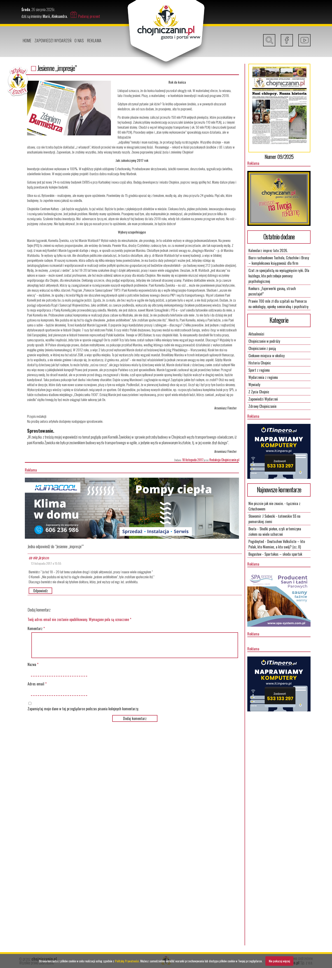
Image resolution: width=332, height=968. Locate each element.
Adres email (37, 684)
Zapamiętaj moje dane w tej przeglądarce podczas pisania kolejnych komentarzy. (83, 708)
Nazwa (33, 664)
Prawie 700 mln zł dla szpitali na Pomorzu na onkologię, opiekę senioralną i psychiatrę (278, 303)
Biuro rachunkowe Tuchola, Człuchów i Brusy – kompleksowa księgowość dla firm (278, 260)
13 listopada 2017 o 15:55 (46, 563)
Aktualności (256, 334)
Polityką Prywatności (127, 961)
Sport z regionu (259, 370)
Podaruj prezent (89, 16)
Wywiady (254, 384)
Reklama (94, 40)
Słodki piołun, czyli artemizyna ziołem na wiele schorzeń (274, 531)
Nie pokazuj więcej (279, 961)
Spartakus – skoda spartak (283, 554)
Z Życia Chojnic (258, 391)
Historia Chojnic (259, 363)
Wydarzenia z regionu (263, 377)
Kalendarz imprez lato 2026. (268, 250)
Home (27, 40)
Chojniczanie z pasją (262, 348)
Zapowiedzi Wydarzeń (53, 40)
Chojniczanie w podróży (264, 341)
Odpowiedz (40, 590)
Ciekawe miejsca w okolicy (266, 355)
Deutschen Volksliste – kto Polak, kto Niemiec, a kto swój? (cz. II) (276, 544)
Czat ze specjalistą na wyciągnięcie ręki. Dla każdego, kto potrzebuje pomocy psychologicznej (278, 276)
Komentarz (36, 628)
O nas (79, 40)
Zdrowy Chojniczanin (262, 406)
